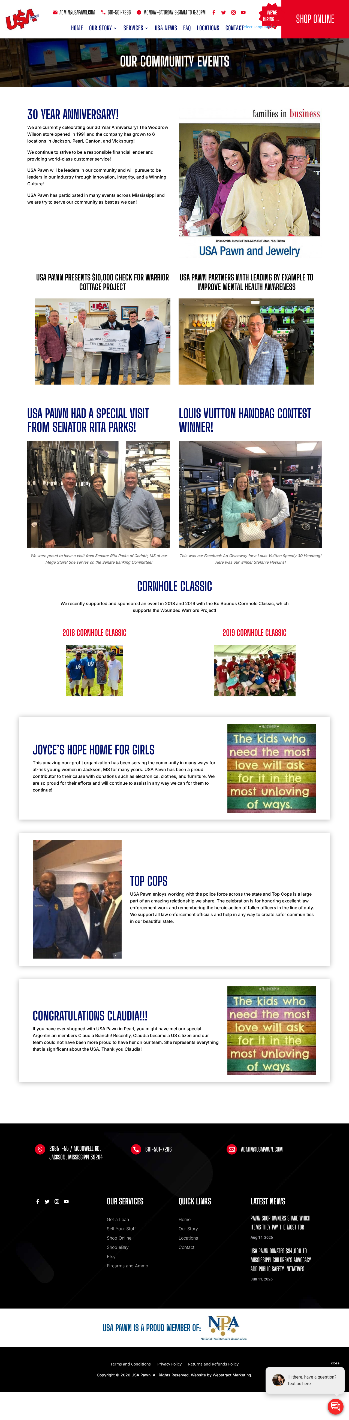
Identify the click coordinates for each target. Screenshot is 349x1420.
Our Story (100, 28)
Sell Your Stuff (121, 1228)
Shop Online (315, 19)
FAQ (187, 28)
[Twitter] (224, 12)
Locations (208, 28)
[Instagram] (234, 12)
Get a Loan (118, 1219)
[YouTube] (243, 12)
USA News (166, 28)
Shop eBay (118, 1247)
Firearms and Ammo (127, 1265)
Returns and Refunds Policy (213, 1364)
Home (77, 28)
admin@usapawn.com (77, 12)
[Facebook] (214, 12)
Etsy (111, 1256)
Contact (234, 28)
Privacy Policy (169, 1364)
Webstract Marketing (232, 1375)
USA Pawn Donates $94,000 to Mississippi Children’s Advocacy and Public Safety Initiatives (281, 1260)
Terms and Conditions (130, 1364)
